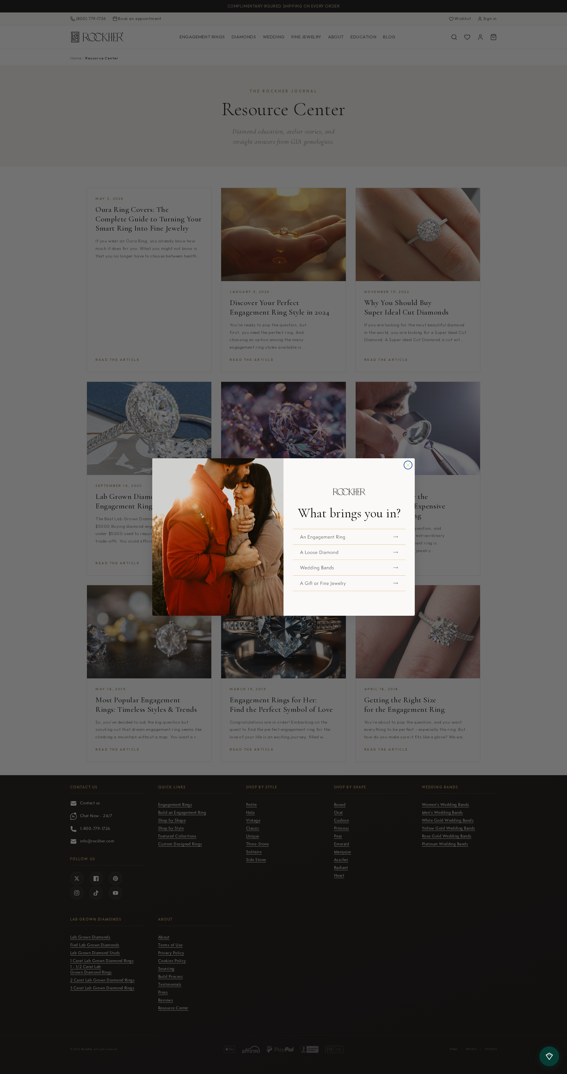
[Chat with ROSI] (549, 1056)
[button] (349, 537)
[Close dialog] (408, 465)
